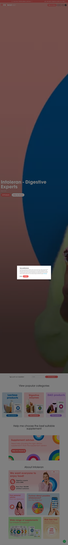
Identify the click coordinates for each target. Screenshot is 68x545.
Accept (25, 276)
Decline (21, 276)
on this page (45, 273)
